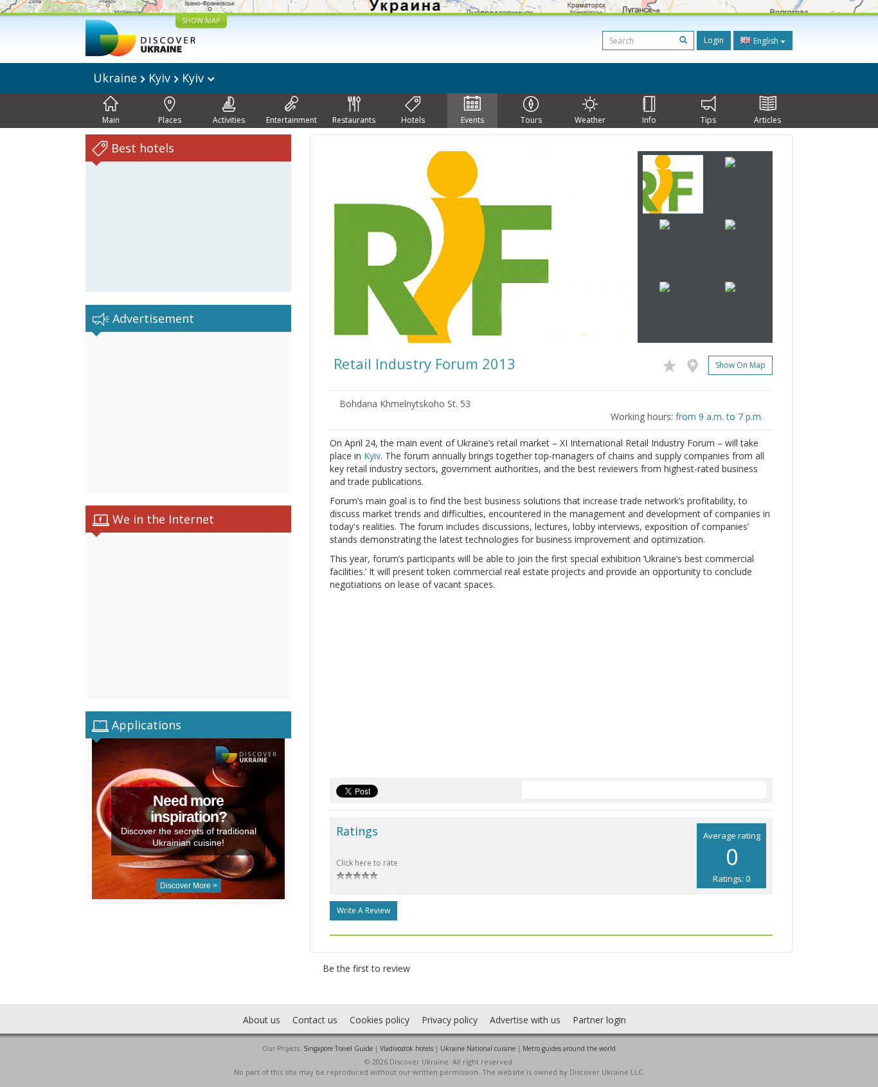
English (765, 40)
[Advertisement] (188, 412)
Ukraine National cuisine (477, 1048)
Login (714, 40)
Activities (229, 119)
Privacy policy (450, 1020)
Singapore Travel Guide (338, 1048)
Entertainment (291, 119)
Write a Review (363, 910)
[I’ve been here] (695, 363)
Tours (531, 119)
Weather (590, 119)
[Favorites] (672, 363)
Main (111, 119)
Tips (708, 119)
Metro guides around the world (569, 1048)
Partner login (599, 1020)
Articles (767, 119)
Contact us (314, 1020)
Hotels (413, 119)
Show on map (740, 365)
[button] (353, 247)
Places (169, 119)
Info (649, 119)
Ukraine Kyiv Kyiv (150, 78)
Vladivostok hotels (406, 1048)
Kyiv (372, 456)
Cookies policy (379, 1020)
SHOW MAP (201, 20)
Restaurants (353, 119)
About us (261, 1020)
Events (472, 119)
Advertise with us (525, 1020)
